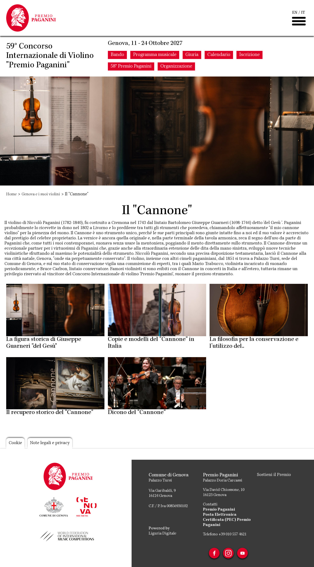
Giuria (191, 54)
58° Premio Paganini (131, 66)
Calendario (218, 54)
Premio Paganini (219, 510)
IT (303, 13)
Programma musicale (154, 54)
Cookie (15, 443)
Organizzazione (176, 66)
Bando (117, 54)
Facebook (214, 553)
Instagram (228, 553)
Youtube (242, 553)
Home (11, 194)
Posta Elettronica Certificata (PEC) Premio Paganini (227, 520)
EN (294, 13)
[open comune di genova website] (54, 506)
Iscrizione (249, 54)
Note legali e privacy (50, 443)
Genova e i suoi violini (41, 194)
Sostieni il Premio (274, 475)
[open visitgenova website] (86, 506)
